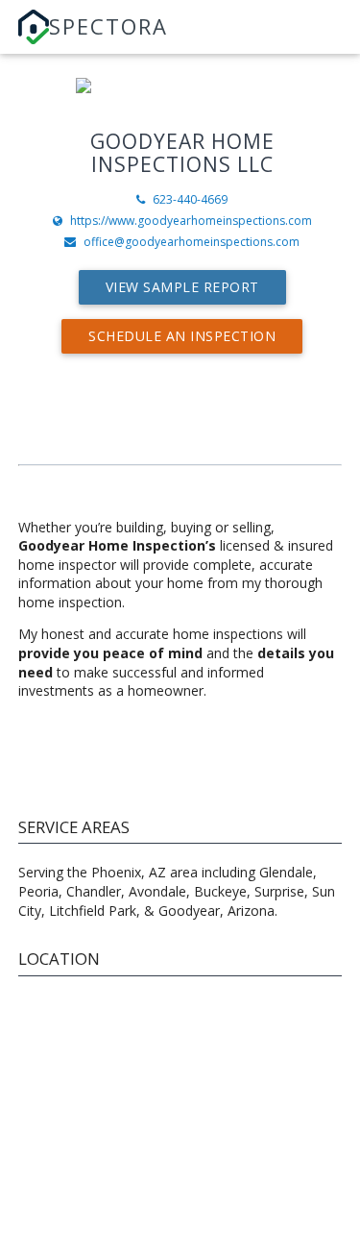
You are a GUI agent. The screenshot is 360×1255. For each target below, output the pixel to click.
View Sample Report (182, 287)
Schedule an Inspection (182, 336)
